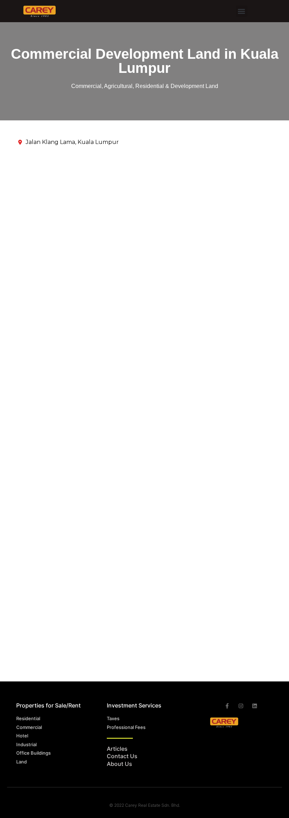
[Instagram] (241, 706)
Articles (117, 748)
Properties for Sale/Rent (48, 705)
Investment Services (134, 705)
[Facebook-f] (227, 706)
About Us (119, 763)
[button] (241, 11)
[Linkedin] (254, 706)
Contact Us (122, 756)
